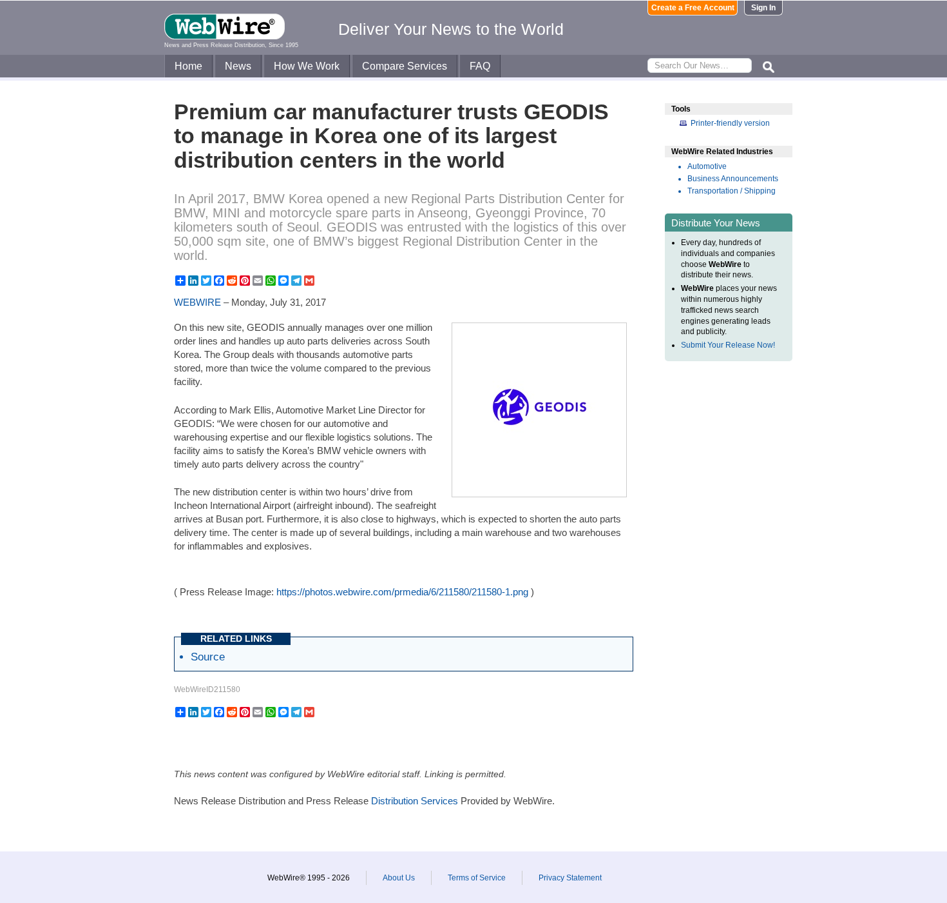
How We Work (307, 66)
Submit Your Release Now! (728, 345)
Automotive (707, 166)
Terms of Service (477, 877)
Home (188, 66)
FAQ (480, 66)
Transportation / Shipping (731, 190)
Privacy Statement (570, 877)
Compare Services (404, 66)
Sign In (763, 7)
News (238, 66)
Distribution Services (414, 800)
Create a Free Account (692, 7)
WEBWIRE (197, 302)
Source (208, 656)
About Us (399, 877)
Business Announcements (732, 178)
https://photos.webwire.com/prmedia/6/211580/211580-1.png (402, 591)
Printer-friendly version (730, 123)
